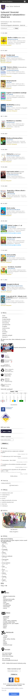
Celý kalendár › (14, 404)
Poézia (13, 108)
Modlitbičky (10, 105)
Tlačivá (4, 619)
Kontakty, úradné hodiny (9, 622)
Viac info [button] (4, 690)
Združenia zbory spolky (8, 599)
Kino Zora (4, 504)
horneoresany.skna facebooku (9, 408)
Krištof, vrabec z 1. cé (15, 225)
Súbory (5, 448)
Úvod (3, 315)
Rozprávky (10, 42)
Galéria (4, 333)
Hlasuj (2, 583)
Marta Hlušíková (12, 227)
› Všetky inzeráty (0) (5, 483)
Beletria (8, 58)
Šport (3, 569)
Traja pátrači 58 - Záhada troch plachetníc (16, 297)
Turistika (5, 636)
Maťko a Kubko (13, 37)
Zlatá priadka (11, 255)
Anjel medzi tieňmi (12, 171)
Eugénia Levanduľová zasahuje (16, 93)
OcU (24, 684)
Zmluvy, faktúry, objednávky (10, 620)
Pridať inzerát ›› (15, 485)
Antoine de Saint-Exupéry (13, 155)
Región (4, 580)
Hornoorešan (20, 462)
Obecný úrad (6, 616)
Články (3, 546)
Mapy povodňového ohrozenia (9, 500)
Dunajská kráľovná (13, 284)
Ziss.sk (3, 498)
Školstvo (5, 625)
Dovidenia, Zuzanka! (14, 267)
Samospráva (5, 559)
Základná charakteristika (9, 596)
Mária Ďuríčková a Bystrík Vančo (15, 286)
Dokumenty (5, 323)
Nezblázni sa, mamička (14, 121)
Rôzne (19, 458)
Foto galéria (6, 603)
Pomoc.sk (4, 496)
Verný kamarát (11, 81)
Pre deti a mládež (12, 40)
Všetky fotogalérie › (14, 531)
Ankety (4, 552)
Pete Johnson (9, 139)
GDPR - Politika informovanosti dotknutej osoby (14, 663)
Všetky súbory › (14, 476)
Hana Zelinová (11, 268)
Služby (4, 330)
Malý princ (10, 154)
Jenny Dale (9, 82)
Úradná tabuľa (6, 319)
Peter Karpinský (11, 193)
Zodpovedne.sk (5, 494)
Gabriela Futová (10, 122)
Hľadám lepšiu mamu (14, 237)
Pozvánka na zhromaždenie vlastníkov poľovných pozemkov (13, 465)
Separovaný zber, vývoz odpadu (11, 623)
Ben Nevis (8, 299)
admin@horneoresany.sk (11, 685)
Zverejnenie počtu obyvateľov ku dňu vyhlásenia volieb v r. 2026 (13, 470)
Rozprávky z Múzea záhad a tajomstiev (16, 191)
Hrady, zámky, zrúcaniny (9, 639)
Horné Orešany (7, 1)
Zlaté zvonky (10, 208)
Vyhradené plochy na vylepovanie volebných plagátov (12, 451)
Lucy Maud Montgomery (12, 56)
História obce (6, 328)
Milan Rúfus (10, 106)
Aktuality (4, 317)
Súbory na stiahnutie (7, 556)
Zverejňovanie (6, 324)
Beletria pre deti (21, 40)
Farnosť (5, 626)
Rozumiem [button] (14, 694)
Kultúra (4, 573)
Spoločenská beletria (16, 58)
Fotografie (4, 549)
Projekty (4, 326)
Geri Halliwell (9, 94)
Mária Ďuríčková (11, 256)
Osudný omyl (10, 55)
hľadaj (16, 28)
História (4, 576)
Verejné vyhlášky (19, 467)
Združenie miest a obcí (7, 493)
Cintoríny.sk (5, 506)
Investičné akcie (7, 605)
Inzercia (5, 480)
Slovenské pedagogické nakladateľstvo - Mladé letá (16, 43)
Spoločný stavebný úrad (8, 502)
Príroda (5, 637)
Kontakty (4, 332)
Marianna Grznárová (13, 39)
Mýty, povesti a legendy (17, 287)
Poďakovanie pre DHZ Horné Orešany (11, 456)
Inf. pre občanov (6, 563)
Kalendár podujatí (7, 335)
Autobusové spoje (7, 645)
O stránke (19, 685)
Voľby (19, 454)
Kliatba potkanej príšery (14, 138)
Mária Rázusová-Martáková (13, 209)
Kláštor (4, 627)
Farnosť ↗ (5, 337)
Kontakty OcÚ (6, 321)
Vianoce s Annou (12, 67)
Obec (3, 566)
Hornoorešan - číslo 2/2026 (9, 460)
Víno (4, 640)
